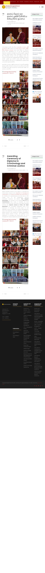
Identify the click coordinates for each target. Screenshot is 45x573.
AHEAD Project (27, 348)
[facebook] (34, 386)
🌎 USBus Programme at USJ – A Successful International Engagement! (37, 92)
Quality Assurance (13, 1)
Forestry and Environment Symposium (37, 310)
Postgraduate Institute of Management (26, 324)
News (24, 170)
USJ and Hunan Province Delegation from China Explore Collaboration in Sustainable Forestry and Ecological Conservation (38, 79)
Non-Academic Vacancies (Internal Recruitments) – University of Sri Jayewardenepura (38, 19)
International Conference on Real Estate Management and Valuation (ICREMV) (38, 316)
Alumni (7, 1)
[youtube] (40, 386)
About (4, 1)
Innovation (21, 1)
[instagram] (42, 386)
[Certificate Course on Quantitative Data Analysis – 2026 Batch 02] (37, 29)
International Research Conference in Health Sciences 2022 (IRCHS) (37, 358)
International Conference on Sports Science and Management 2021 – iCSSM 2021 (38, 366)
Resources (31, 1)
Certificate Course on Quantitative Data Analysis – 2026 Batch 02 (38, 23)
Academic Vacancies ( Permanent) (37, 75)
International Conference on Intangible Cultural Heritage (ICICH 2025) (38, 350)
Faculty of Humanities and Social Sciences (19, 194)
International (26, 1)
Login (18, 1)
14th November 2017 (11, 21)
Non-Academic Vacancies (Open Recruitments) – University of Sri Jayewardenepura (38, 49)
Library (41, 1)
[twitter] (38, 386)
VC (8, 24)
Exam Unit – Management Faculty (26, 332)
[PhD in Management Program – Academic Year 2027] (37, 43)
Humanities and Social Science (15, 23)
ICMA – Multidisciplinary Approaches (37, 338)
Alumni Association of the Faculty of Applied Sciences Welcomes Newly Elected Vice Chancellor (37, 58)
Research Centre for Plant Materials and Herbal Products (28, 355)
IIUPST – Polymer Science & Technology (37, 330)
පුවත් (23, 23)
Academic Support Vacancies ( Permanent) (37, 71)
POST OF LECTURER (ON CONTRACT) (38, 53)
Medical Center (36, 1)
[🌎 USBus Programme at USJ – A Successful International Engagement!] (37, 98)
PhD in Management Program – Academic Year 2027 (37, 36)
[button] (11, 76)
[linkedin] (36, 386)
